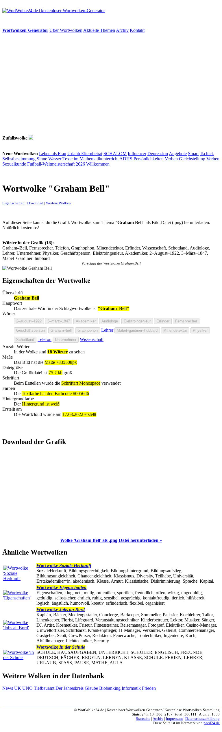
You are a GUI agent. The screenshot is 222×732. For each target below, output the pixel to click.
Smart (193, 153)
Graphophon (87, 330)
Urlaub (74, 153)
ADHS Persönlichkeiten (141, 158)
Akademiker (86, 321)
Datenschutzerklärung (202, 719)
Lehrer (107, 330)
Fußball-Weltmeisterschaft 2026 (56, 164)
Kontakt (137, 30)
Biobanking (110, 688)
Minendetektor (175, 330)
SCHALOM (115, 153)
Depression (157, 153)
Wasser (54, 158)
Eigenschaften (13, 203)
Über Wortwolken (65, 30)
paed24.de (212, 723)
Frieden (149, 688)
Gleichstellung (192, 158)
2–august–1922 (29, 321)
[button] (111, 540)
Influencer (137, 153)
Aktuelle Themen (99, 30)
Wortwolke (63, 565)
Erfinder (162, 321)
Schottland (25, 339)
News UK (11, 688)
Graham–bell (61, 330)
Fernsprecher (186, 321)
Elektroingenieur (137, 321)
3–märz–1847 (58, 321)
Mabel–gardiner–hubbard (137, 330)
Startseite (143, 719)
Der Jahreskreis (70, 688)
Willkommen (98, 164)
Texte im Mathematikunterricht (90, 158)
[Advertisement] (111, 83)
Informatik (131, 688)
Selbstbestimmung (19, 158)
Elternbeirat (91, 153)
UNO (28, 688)
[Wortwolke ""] (31, 137)
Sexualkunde (14, 164)
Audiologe (109, 321)
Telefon (44, 339)
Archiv (122, 30)
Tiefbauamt (44, 688)
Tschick (207, 153)
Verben (172, 158)
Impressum (174, 719)
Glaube (91, 688)
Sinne (42, 158)
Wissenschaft (91, 339)
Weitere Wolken (58, 203)
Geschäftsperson (30, 330)
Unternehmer (65, 339)
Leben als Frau (52, 153)
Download (35, 203)
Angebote (178, 153)
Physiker (200, 330)
